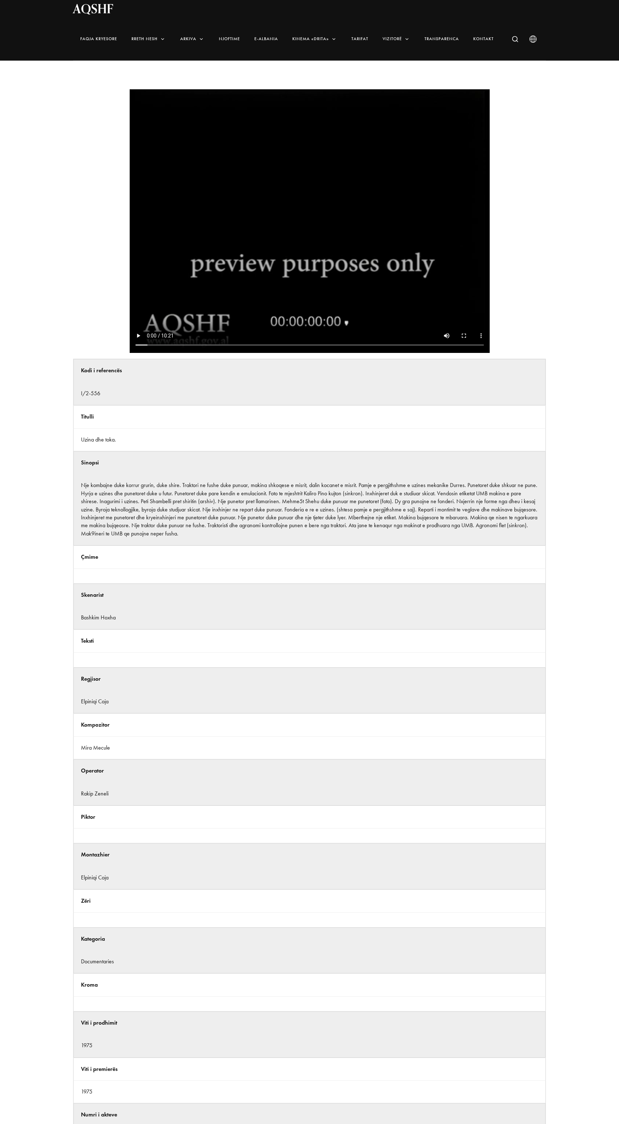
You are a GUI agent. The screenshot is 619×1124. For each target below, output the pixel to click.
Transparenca (441, 38)
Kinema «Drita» (310, 38)
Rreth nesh (144, 38)
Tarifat (359, 38)
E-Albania (266, 38)
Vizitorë (392, 38)
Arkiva (188, 38)
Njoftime (229, 38)
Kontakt (483, 38)
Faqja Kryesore (98, 38)
